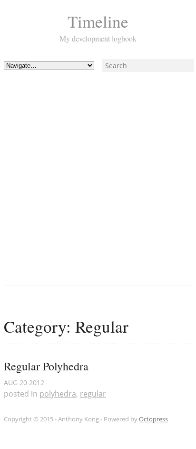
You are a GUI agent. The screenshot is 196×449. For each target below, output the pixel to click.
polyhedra (57, 393)
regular (93, 393)
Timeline (98, 21)
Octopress (153, 419)
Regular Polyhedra (46, 366)
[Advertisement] (98, 170)
